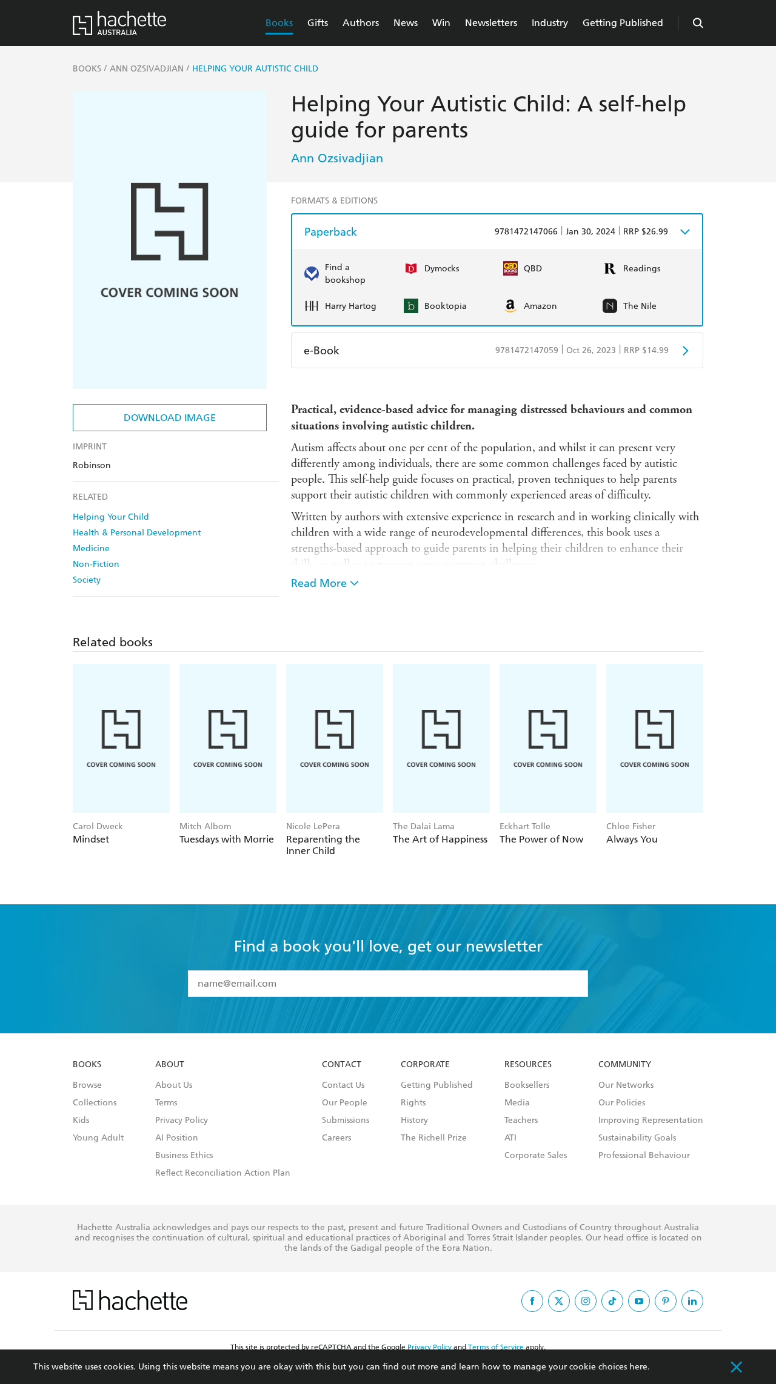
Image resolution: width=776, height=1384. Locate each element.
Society (87, 580)
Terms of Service (496, 1347)
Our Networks (626, 1085)
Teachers (521, 1120)
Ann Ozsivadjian (337, 158)
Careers (336, 1138)
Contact (341, 1065)
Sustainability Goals (637, 1138)
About (169, 1065)
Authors (361, 22)
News (405, 22)
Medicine (91, 548)
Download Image (170, 417)
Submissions (345, 1120)
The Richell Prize (434, 1138)
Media (517, 1103)
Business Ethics (184, 1155)
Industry (550, 22)
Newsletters (491, 22)
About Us (173, 1085)
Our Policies (621, 1103)
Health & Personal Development (137, 533)
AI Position (176, 1138)
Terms (166, 1103)
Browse (87, 1085)
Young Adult (98, 1138)
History (414, 1120)
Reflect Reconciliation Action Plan (222, 1173)
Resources (528, 1065)
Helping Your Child (111, 517)
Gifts (317, 22)
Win (441, 22)
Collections (94, 1103)
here (638, 1367)
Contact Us (343, 1085)
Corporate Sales (535, 1155)
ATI (510, 1138)
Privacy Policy (181, 1120)
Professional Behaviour (644, 1155)
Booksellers (526, 1085)
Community (624, 1065)
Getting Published (623, 22)
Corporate (425, 1065)
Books (279, 22)
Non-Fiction (96, 564)
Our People (344, 1103)
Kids (81, 1120)
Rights (413, 1103)
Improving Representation (650, 1120)
